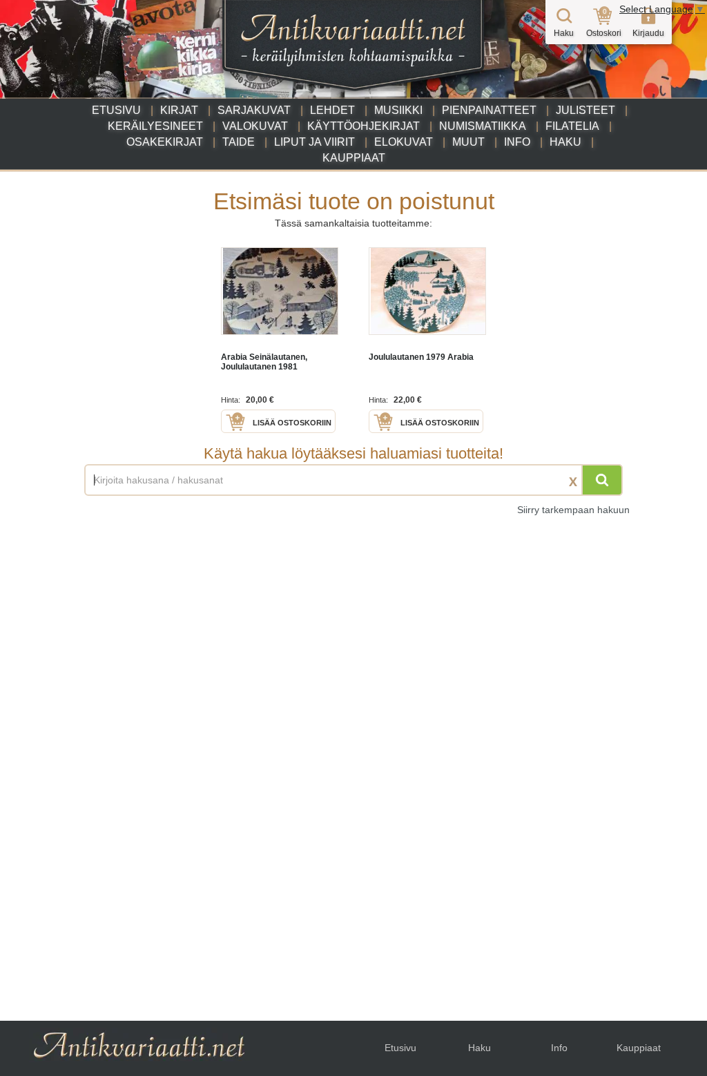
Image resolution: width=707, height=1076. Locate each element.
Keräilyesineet (155, 126)
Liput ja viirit (314, 142)
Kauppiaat (353, 158)
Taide (238, 142)
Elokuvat (403, 142)
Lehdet (332, 110)
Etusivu (116, 110)
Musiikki (398, 110)
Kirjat (179, 110)
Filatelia (572, 126)
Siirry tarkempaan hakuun (573, 509)
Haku (565, 142)
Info (517, 142)
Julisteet (585, 110)
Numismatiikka (482, 126)
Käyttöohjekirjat (363, 126)
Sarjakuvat (254, 110)
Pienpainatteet (489, 110)
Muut (468, 142)
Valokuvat (255, 126)
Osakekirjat (164, 142)
